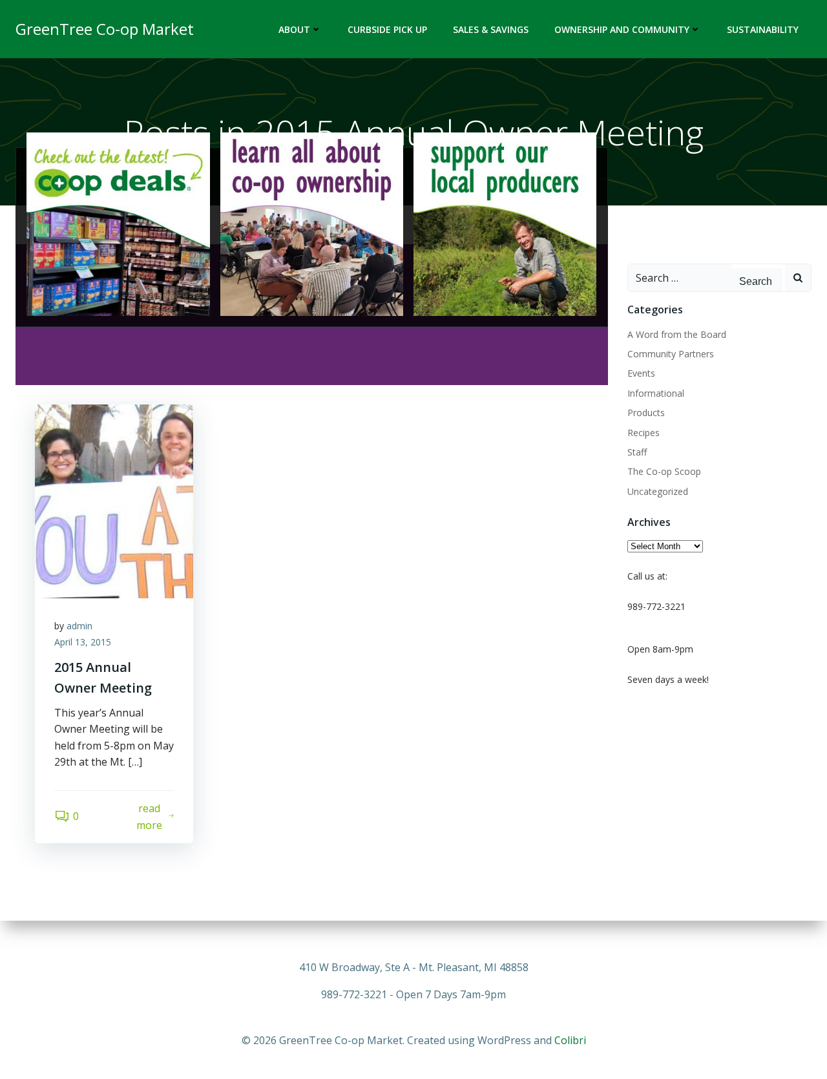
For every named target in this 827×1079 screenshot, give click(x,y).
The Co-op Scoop (664, 471)
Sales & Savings (491, 29)
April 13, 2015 (82, 642)
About (294, 29)
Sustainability (763, 29)
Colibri (570, 1040)
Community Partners (670, 354)
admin (79, 626)
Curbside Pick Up (387, 29)
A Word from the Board (676, 334)
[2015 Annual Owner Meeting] (114, 500)
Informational (655, 393)
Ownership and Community (621, 29)
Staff (637, 452)
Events (641, 373)
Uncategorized (657, 491)
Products (646, 412)
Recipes (643, 432)
